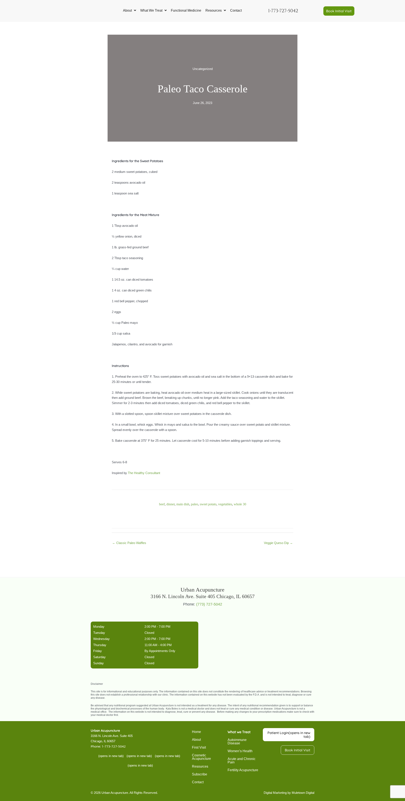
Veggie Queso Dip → (278, 543)
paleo (194, 504)
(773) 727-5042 (209, 604)
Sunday (98, 663)
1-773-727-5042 (114, 746)
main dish (182, 504)
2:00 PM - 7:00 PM (157, 626)
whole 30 (240, 504)
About (196, 739)
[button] (338, 11)
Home (196, 732)
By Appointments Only (159, 651)
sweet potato (208, 504)
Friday (97, 651)
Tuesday (99, 632)
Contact (198, 782)
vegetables (225, 504)
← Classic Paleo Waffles (129, 543)
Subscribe (199, 774)
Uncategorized (203, 69)
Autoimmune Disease (237, 741)
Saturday (99, 657)
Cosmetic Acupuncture (201, 756)
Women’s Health (240, 751)
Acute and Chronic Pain (241, 760)
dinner (170, 504)
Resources (200, 766)
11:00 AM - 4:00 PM (158, 645)
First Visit (199, 747)
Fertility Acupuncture (243, 770)
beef (162, 504)
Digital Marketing (275, 792)
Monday (98, 626)
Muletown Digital (303, 792)
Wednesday (101, 639)
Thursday (99, 645)
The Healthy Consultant (144, 473)
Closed (149, 632)
